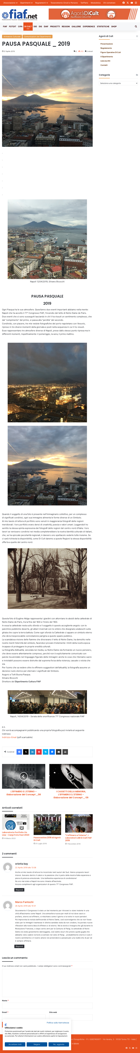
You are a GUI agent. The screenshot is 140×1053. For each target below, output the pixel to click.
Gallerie (76, 26)
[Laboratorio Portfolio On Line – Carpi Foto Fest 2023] (16, 822)
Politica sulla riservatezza (58, 1023)
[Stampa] (65, 752)
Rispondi (19, 890)
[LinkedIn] (32, 752)
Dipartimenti (25, 3)
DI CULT (28, 26)
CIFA (20, 26)
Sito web (53, 1012)
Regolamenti (40, 3)
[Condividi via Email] (58, 752)
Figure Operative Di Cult (110, 52)
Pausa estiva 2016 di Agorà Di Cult (47, 839)
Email (5, 1012)
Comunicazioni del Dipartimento (37, 36)
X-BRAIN (75, 1044)
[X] (26, 752)
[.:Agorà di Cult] (19, 14)
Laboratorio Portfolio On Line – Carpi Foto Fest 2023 (15, 833)
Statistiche (103, 26)
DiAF (46, 26)
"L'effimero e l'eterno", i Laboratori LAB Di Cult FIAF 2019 (78, 838)
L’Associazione (9, 3)
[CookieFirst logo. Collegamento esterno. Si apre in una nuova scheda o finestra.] (6, 1025)
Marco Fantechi (24, 902)
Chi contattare (109, 3)
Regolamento (106, 48)
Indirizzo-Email (9, 737)
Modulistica (95, 3)
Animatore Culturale (12, 36)
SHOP (114, 26)
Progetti (55, 26)
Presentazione (106, 44)
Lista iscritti (105, 61)
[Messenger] (52, 752)
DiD (35, 26)
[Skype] (45, 752)
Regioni (66, 26)
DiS (40, 26)
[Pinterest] (39, 752)
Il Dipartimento (106, 56)
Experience (89, 26)
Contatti (103, 65)
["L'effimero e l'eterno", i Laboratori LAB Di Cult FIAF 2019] (79, 823)
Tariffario (84, 3)
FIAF (5, 26)
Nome (5, 1000)
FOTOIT (12, 26)
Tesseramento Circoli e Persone (64, 3)
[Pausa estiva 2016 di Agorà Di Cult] (47, 824)
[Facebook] (19, 752)
